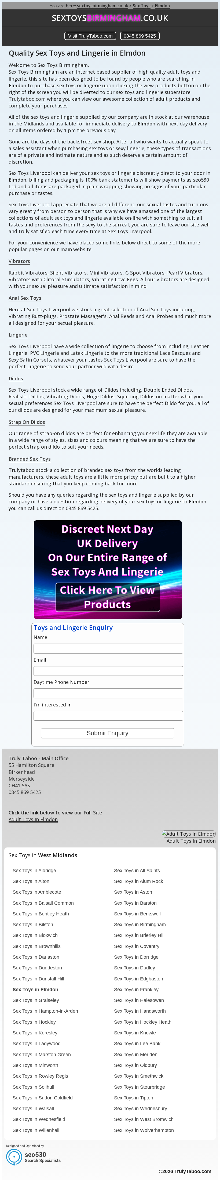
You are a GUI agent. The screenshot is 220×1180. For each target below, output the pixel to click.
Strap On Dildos (27, 422)
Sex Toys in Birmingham (140, 924)
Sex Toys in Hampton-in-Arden (45, 1011)
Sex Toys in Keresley (35, 1032)
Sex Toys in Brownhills (37, 946)
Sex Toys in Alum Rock (138, 881)
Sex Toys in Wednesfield (39, 1119)
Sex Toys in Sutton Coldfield (43, 1097)
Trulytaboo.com (27, 99)
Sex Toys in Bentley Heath (41, 913)
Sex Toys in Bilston (33, 924)
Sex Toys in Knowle (135, 1032)
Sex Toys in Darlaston (36, 957)
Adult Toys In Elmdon (33, 819)
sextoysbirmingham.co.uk (102, 5)
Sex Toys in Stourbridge (139, 1087)
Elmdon (162, 5)
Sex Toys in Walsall (33, 1108)
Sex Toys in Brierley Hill (139, 935)
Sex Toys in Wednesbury (140, 1108)
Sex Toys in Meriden (135, 1054)
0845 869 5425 (140, 36)
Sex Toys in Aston (133, 892)
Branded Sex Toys (30, 459)
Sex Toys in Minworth (35, 1065)
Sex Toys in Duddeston (37, 967)
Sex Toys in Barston (135, 903)
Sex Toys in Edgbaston (138, 978)
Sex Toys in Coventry (136, 946)
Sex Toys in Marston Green (42, 1054)
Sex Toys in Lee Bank (137, 1043)
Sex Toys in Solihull (33, 1087)
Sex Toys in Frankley (136, 989)
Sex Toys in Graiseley (36, 1000)
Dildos (16, 378)
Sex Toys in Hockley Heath (142, 1022)
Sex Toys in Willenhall (36, 1130)
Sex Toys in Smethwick (138, 1076)
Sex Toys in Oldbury (135, 1065)
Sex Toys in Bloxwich (35, 935)
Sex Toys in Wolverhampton (144, 1130)
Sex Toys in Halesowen (139, 1000)
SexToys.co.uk (110, 17)
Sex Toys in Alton (31, 881)
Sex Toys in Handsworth (140, 1011)
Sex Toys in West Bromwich (144, 1119)
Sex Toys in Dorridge (136, 957)
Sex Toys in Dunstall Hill (38, 978)
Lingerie (18, 334)
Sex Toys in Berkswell (137, 913)
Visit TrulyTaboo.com (90, 36)
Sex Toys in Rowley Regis (40, 1076)
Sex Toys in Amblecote (37, 892)
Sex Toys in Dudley (134, 967)
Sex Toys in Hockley (34, 1022)
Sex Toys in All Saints (137, 870)
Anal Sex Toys (25, 298)
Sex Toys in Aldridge (34, 870)
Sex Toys (142, 5)
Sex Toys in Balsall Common (43, 903)
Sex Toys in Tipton (133, 1097)
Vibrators (19, 261)
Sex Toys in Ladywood (37, 1043)
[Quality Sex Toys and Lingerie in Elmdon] (93, 617)
